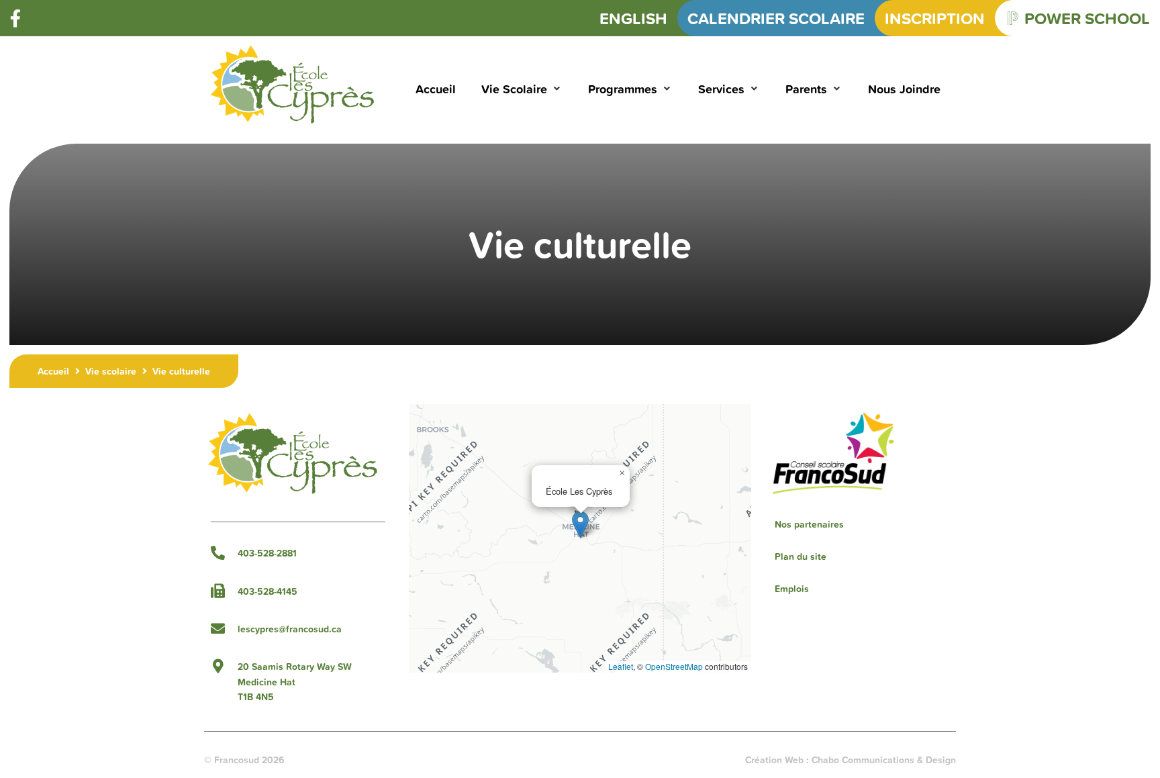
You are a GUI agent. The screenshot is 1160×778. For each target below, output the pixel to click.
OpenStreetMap (674, 666)
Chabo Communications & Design (884, 760)
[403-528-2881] (218, 553)
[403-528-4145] (218, 591)
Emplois (792, 588)
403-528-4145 (267, 591)
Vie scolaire (110, 371)
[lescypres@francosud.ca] (218, 629)
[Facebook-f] (15, 18)
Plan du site (800, 556)
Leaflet (620, 666)
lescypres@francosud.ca (290, 629)
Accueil (53, 371)
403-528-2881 (267, 553)
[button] (522, 89)
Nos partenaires (809, 524)
